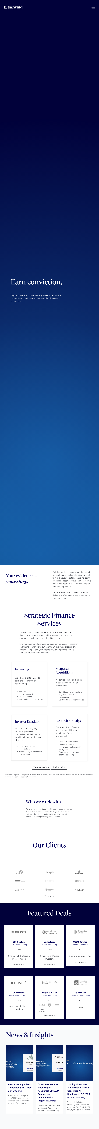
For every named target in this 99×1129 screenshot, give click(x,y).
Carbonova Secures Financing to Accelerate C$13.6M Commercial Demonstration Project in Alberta (48, 1092)
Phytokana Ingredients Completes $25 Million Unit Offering (20, 1087)
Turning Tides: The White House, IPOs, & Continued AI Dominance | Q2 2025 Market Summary (78, 1091)
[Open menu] (93, 7)
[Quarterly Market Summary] (79, 1063)
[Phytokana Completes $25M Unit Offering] (19, 1063)
